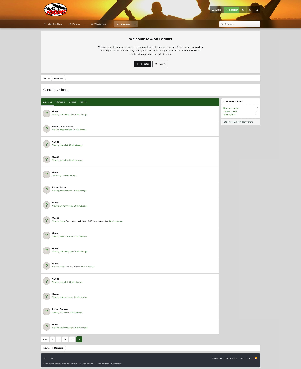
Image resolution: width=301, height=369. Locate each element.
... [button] (58, 339)
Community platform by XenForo (68, 364)
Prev (45, 339)
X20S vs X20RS (73, 267)
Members (125, 24)
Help (242, 358)
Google (64, 309)
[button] (249, 9)
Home (249, 358)
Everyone (47, 102)
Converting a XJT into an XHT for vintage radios (87, 221)
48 (79, 339)
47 (72, 339)
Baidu (63, 187)
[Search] (256, 9)
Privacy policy (230, 358)
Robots (83, 102)
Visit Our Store (55, 24)
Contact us (217, 358)
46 (65, 339)
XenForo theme (104, 364)
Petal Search (66, 126)
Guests (72, 102)
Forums (76, 24)
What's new (100, 24)
